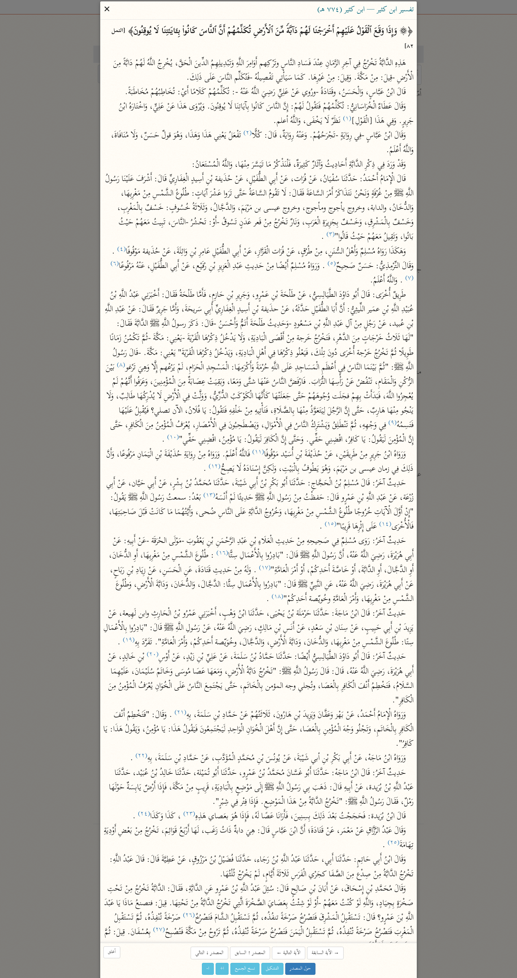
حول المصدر (300, 969)
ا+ (222, 969)
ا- (207, 969)
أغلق (112, 952)
